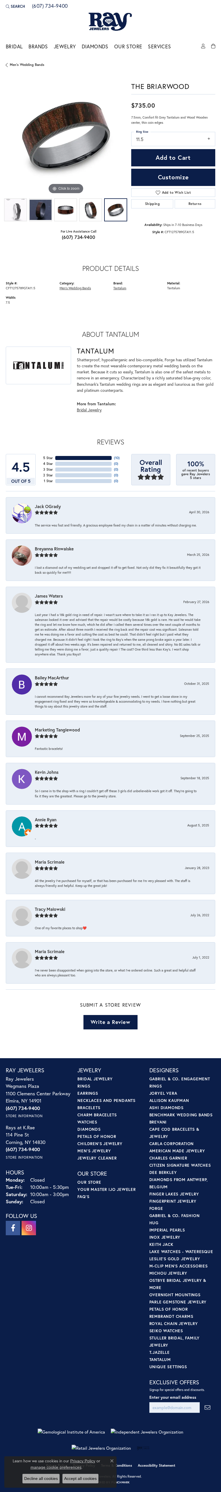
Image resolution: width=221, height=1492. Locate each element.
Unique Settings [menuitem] (168, 1366)
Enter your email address (172, 1397)
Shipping (152, 204)
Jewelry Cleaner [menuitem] (97, 1158)
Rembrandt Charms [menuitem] (171, 1316)
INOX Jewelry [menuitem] (165, 1237)
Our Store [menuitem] (89, 1182)
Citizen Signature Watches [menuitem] (180, 1165)
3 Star (48, 469)
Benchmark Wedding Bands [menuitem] (181, 1114)
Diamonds (95, 46)
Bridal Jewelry (89, 410)
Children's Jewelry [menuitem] (99, 1143)
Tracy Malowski (50, 909)
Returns (195, 204)
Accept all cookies (80, 1478)
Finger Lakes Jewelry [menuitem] (174, 1194)
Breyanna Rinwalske (54, 549)
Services (159, 46)
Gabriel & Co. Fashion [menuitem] (174, 1215)
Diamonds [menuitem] (88, 1129)
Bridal (14, 46)
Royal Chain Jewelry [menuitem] (173, 1323)
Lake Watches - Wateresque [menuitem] (181, 1251)
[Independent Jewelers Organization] (147, 1432)
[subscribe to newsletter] (207, 1407)
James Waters (49, 596)
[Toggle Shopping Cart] (213, 46)
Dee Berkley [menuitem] (163, 1172)
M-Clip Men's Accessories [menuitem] (178, 1266)
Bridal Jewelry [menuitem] (95, 1079)
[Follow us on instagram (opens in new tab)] (29, 1228)
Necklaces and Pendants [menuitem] (106, 1100)
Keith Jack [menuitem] (161, 1244)
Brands (38, 46)
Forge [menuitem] (156, 1208)
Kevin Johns (46, 772)
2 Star (48, 475)
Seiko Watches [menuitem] (166, 1330)
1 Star (48, 481)
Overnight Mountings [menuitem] (175, 1294)
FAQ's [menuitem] (83, 1196)
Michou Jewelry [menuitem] (168, 1273)
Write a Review (110, 1021)
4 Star (48, 463)
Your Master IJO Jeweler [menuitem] (106, 1189)
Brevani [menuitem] (158, 1122)
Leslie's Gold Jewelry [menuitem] (174, 1258)
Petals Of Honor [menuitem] (168, 1309)
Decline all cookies (41, 1478)
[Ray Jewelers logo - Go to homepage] (110, 22)
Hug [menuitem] (154, 1222)
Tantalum (119, 288)
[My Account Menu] (203, 46)
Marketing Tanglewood (57, 730)
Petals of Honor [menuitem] (96, 1136)
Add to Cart (173, 157)
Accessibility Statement (156, 1465)
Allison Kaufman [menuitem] (169, 1100)
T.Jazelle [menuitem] (159, 1352)
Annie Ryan (45, 819)
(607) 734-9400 (79, 237)
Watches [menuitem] (87, 1122)
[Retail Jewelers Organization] (101, 1448)
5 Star (48, 458)
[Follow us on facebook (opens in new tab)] (13, 1228)
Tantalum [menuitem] (160, 1359)
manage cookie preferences (56, 1467)
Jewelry (65, 46)
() (117, 458)
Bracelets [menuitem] (88, 1107)
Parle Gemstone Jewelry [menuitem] (178, 1302)
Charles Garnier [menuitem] (168, 1158)
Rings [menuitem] (83, 1086)
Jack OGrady (48, 506)
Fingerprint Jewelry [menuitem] (173, 1201)
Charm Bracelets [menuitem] (97, 1114)
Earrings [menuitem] (87, 1093)
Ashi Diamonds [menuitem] (166, 1107)
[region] (65, 135)
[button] (15, 6)
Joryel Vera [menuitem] (163, 1093)
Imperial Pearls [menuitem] (167, 1230)
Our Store (128, 46)
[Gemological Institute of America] (71, 1432)
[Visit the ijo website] (143, 1448)
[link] (49, 6)
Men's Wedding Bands (27, 64)
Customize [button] (173, 177)
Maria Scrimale (49, 862)
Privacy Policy (82, 1461)
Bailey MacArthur (52, 678)
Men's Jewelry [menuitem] (94, 1150)
